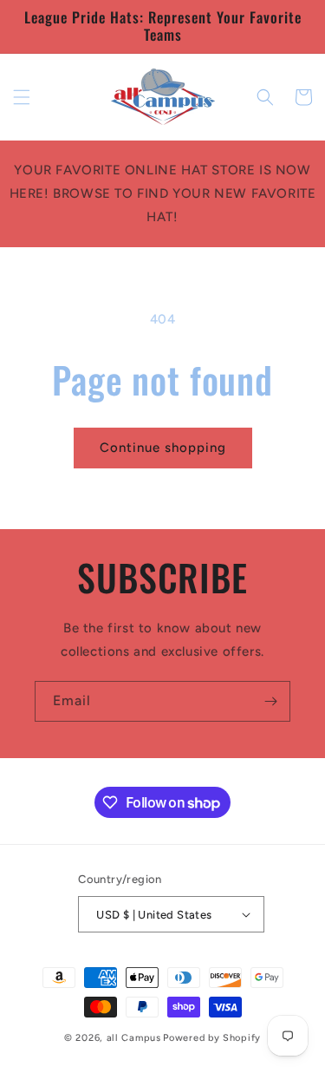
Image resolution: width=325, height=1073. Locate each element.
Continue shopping (163, 447)
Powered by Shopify (212, 1038)
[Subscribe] (270, 701)
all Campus (134, 1038)
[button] (22, 97)
